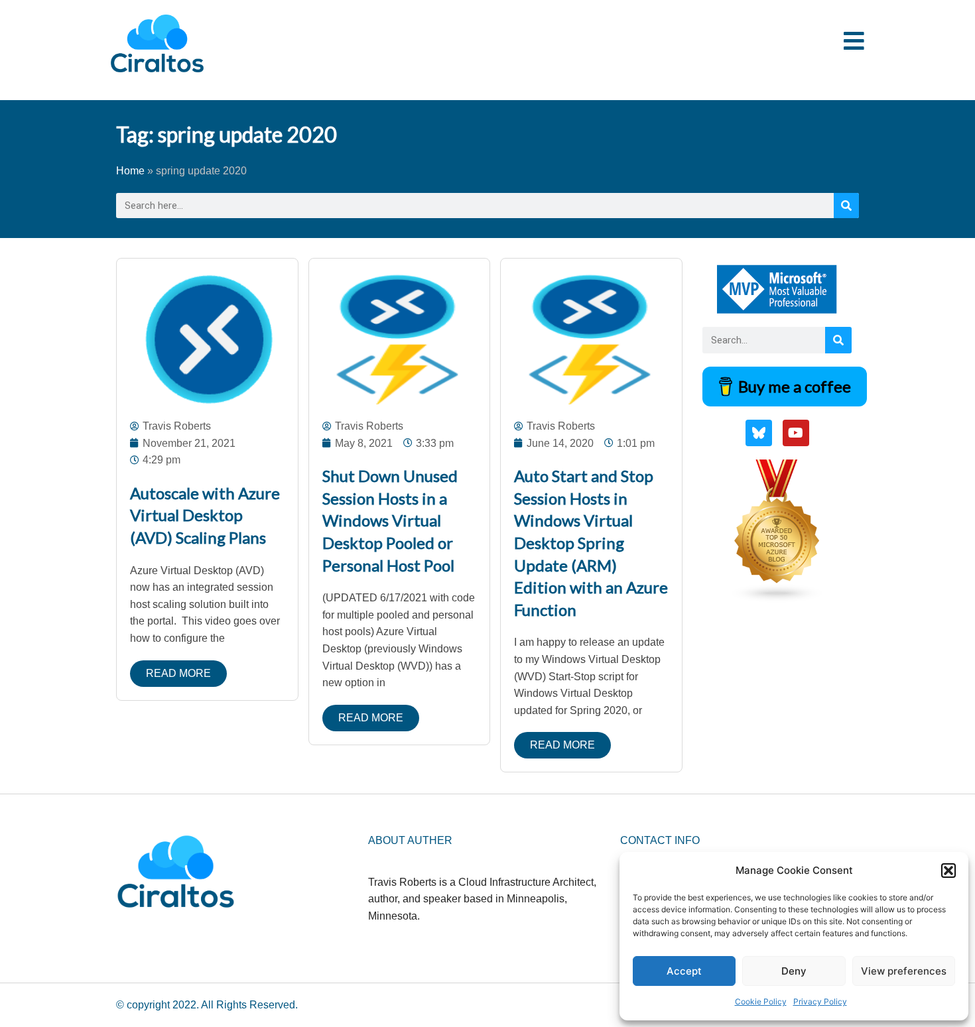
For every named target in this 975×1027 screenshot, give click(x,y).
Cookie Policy (761, 1001)
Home (130, 170)
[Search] (846, 205)
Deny (794, 971)
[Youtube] (796, 433)
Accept (684, 971)
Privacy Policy (820, 1001)
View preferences (903, 971)
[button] (948, 870)
